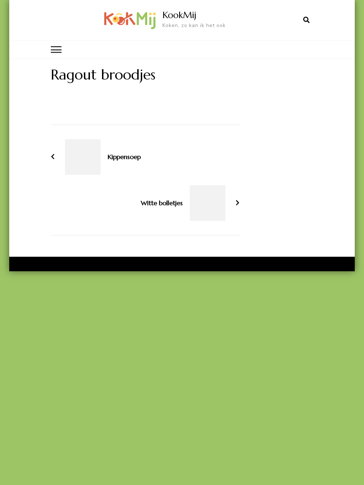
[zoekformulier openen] (306, 20)
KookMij (179, 15)
